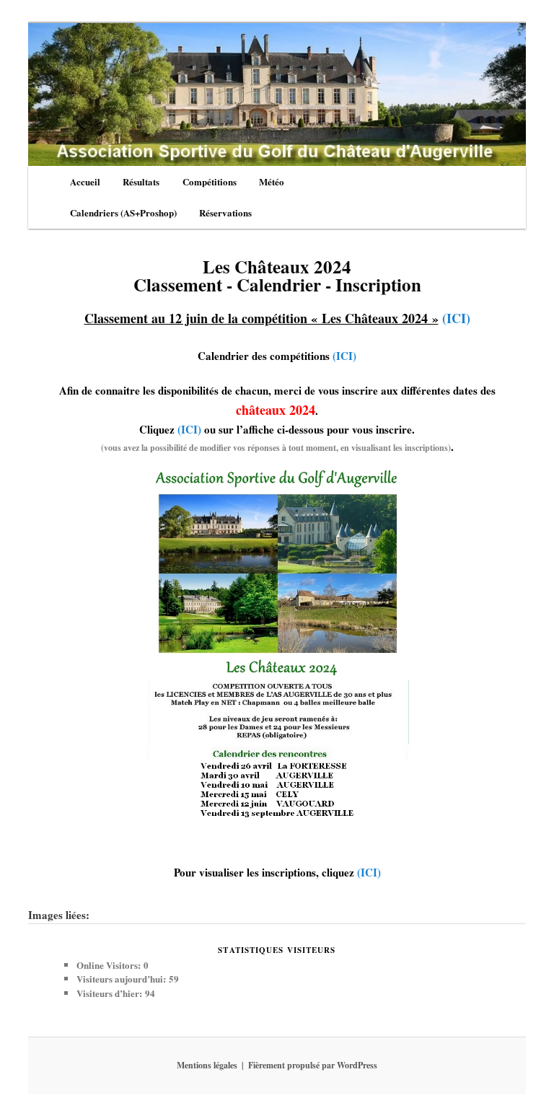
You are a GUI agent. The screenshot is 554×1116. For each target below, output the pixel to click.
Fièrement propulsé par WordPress (312, 1065)
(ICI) (456, 318)
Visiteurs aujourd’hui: (122, 978)
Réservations (225, 212)
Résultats (141, 181)
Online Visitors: (110, 965)
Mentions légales (207, 1065)
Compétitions (210, 181)
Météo (271, 181)
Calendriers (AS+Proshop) (123, 212)
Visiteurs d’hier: (110, 993)
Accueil (85, 181)
